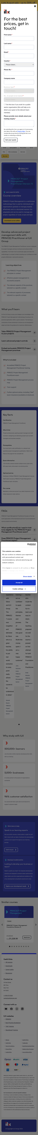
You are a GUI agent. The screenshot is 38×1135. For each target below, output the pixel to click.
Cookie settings (18, 589)
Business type (9, 87)
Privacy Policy (21, 131)
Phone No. (7, 70)
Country (6, 61)
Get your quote (10, 140)
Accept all (19, 582)
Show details (27, 576)
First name (7, 35)
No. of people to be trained (13, 96)
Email (6, 52)
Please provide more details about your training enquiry (17, 117)
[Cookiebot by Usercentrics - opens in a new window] (27, 544)
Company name (9, 78)
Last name (7, 43)
